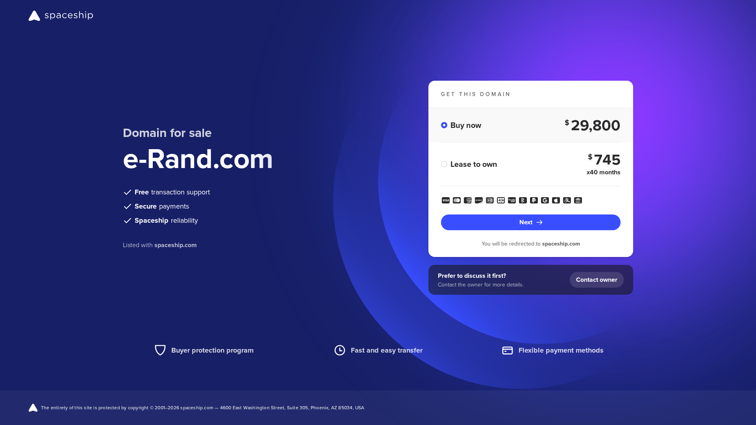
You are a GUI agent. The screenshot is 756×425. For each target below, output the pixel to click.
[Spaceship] (60, 15)
